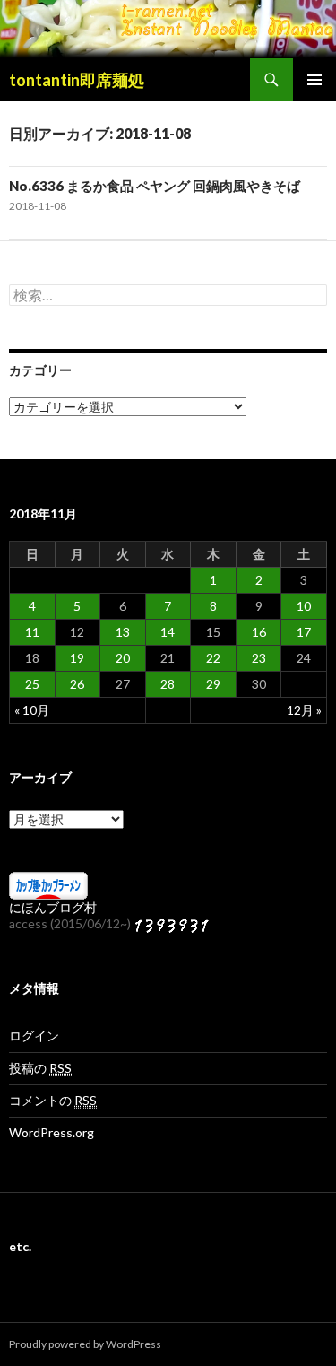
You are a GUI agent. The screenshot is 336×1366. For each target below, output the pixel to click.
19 (77, 658)
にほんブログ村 (53, 907)
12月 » (304, 710)
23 (259, 658)
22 (213, 658)
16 (259, 631)
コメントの (53, 1100)
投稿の (40, 1067)
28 (167, 684)
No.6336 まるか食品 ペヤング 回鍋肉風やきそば (154, 186)
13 (123, 631)
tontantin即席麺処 (76, 80)
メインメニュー (314, 79)
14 (167, 631)
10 (304, 605)
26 (77, 684)
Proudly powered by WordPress (85, 1344)
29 (213, 684)
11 (32, 631)
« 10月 (31, 710)
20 (123, 658)
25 (32, 684)
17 (304, 631)
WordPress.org (51, 1132)
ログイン (34, 1035)
